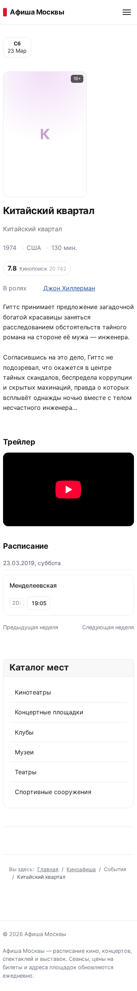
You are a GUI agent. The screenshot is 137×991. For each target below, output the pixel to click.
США (34, 247)
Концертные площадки (49, 712)
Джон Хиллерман (69, 288)
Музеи (24, 752)
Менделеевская (33, 585)
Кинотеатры (33, 692)
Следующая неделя (108, 627)
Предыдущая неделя (30, 627)
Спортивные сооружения (53, 792)
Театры (26, 772)
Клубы (24, 732)
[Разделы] (126, 12)
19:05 (38, 603)
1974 (9, 247)
